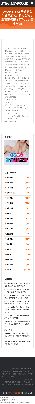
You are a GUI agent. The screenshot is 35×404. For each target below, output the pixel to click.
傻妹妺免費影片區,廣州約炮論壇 (23, 385)
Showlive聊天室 (9, 376)
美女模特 (18, 183)
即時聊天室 (18, 382)
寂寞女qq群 (8, 330)
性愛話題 (18, 198)
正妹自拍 (18, 188)
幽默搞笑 (18, 213)
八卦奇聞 (18, 208)
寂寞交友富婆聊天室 (14, 393)
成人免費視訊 (15, 368)
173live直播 (26, 382)
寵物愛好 (18, 244)
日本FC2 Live (28, 379)
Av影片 (18, 270)
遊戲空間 (18, 234)
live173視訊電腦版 (8, 382)
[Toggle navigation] (32, 2)
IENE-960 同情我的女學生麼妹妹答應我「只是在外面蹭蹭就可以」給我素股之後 (17, 324)
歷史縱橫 (18, 218)
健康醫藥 (18, 259)
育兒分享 (18, 249)
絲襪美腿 (18, 177)
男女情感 (18, 203)
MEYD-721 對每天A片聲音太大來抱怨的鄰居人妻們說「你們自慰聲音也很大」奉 (17, 309)
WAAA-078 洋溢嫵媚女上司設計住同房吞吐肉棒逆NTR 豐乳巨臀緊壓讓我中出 (17, 335)
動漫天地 (18, 229)
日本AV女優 (18, 193)
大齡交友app (25, 368)
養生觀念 (18, 254)
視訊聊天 (18, 265)
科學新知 (18, 224)
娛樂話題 (18, 239)
